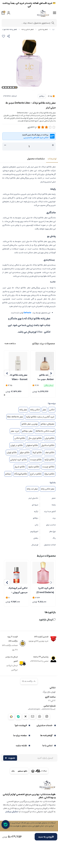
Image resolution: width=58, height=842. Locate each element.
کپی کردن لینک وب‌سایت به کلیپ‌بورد (29, 49)
